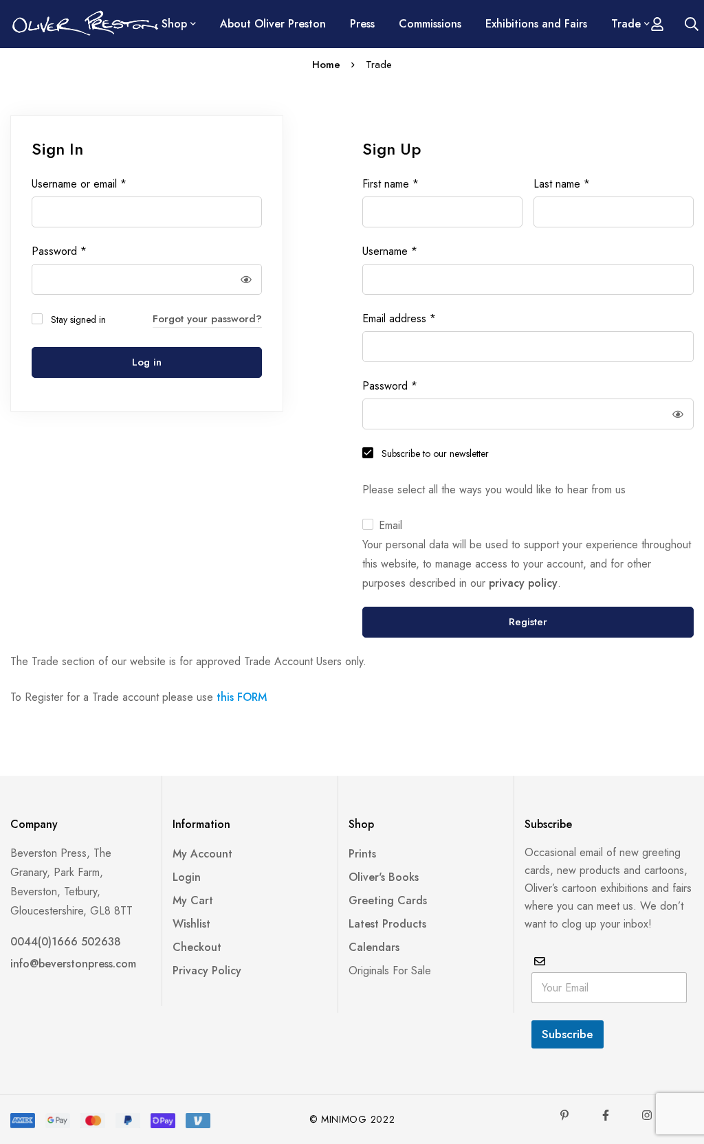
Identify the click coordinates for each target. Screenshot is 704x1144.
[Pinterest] (564, 1115)
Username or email (79, 184)
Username (389, 251)
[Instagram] (646, 1115)
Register (528, 621)
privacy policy (523, 583)
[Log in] (657, 24)
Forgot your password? (207, 318)
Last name (562, 184)
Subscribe (567, 1034)
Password (59, 251)
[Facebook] (605, 1115)
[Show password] (246, 279)
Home (326, 64)
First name (390, 184)
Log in (147, 362)
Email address (399, 318)
